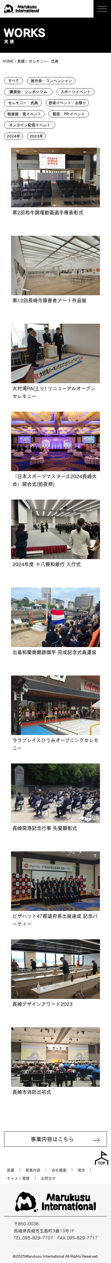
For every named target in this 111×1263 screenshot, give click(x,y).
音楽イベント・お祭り (67, 103)
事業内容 (32, 1170)
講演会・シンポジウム (28, 92)
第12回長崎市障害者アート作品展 (49, 300)
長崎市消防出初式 (31, 1092)
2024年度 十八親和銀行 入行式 (46, 564)
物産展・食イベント (24, 114)
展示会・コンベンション (51, 81)
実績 (10, 1170)
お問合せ (48, 1178)
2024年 (13, 136)
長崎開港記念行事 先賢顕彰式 (44, 828)
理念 (81, 1170)
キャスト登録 (18, 1178)
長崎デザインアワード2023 (42, 1004)
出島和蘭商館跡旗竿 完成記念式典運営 (54, 652)
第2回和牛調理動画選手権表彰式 (47, 212)
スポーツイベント (76, 92)
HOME (8, 61)
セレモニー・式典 (23, 103)
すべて (13, 81)
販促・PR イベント (69, 114)
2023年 (36, 136)
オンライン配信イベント (29, 125)
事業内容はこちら (52, 1139)
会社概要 (59, 1170)
